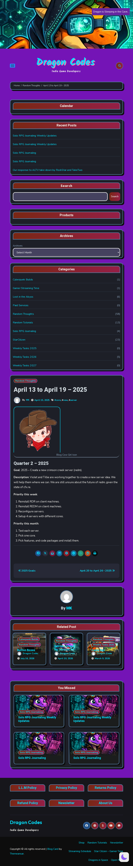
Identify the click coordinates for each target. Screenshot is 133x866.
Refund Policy (27, 803)
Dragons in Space (98, 860)
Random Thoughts (23, 314)
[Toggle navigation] (12, 66)
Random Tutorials (23, 322)
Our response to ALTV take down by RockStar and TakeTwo (48, 170)
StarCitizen (19, 340)
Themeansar (17, 853)
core (58, 400)
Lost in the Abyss (23, 297)
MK (27, 399)
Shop (82, 842)
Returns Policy (105, 788)
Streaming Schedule (80, 851)
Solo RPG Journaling (24, 153)
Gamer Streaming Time (26, 288)
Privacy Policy (66, 788)
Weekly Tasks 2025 (24, 348)
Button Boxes (26, 650)
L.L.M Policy (27, 788)
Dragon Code (30, 653)
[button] (124, 857)
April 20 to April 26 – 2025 (96, 570)
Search (66, 186)
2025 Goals (28, 570)
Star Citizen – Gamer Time (108, 851)
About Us (105, 803)
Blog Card (52, 849)
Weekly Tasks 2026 (24, 357)
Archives (18, 245)
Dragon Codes (65, 62)
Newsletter (66, 803)
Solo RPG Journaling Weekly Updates (35, 135)
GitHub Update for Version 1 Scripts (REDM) (64, 649)
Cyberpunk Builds (23, 279)
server (73, 400)
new (65, 400)
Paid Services (21, 305)
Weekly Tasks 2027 (24, 365)
